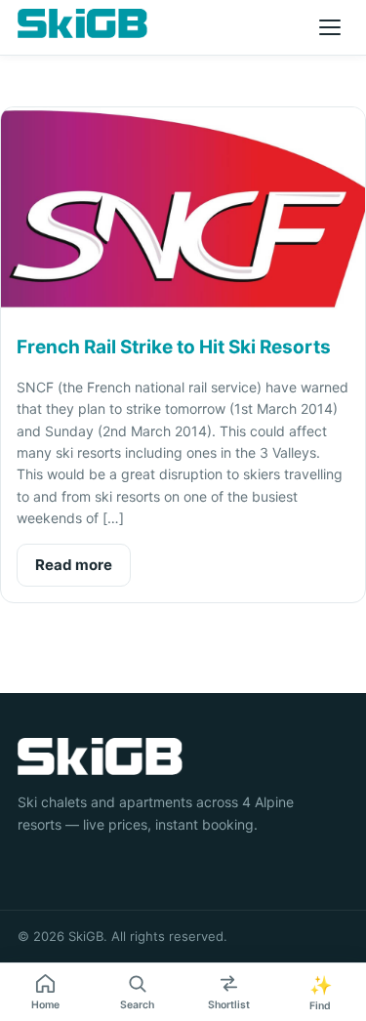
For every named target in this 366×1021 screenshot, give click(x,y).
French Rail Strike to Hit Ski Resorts (174, 347)
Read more (73, 564)
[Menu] (329, 27)
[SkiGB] (82, 23)
